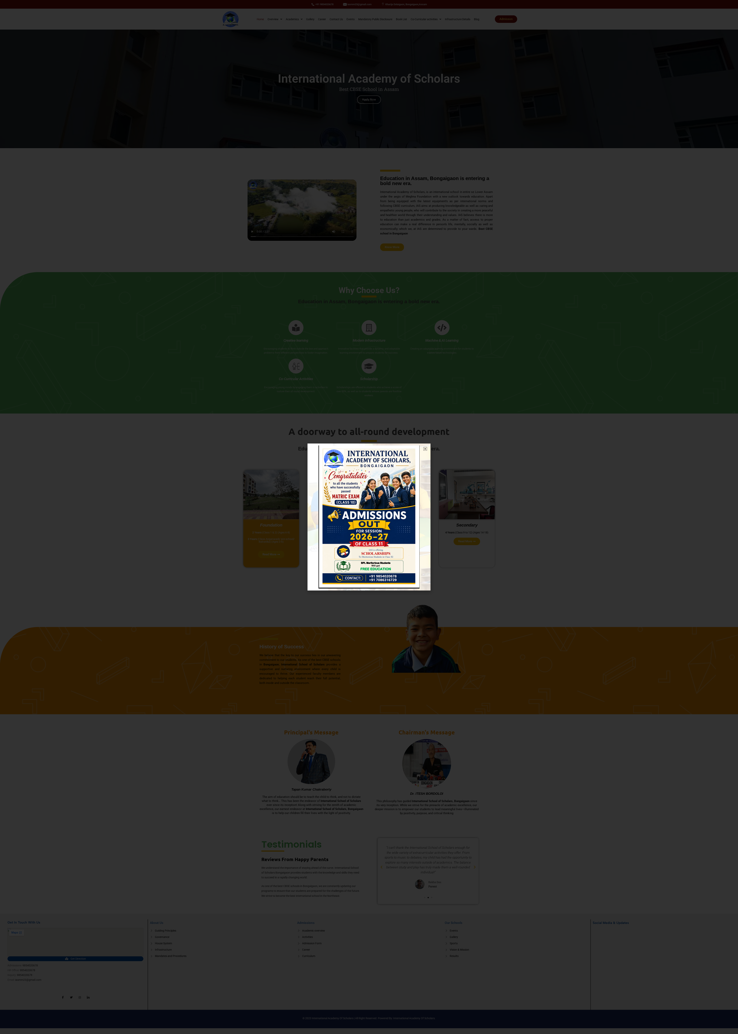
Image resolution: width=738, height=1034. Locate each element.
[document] (369, 517)
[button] (425, 448)
